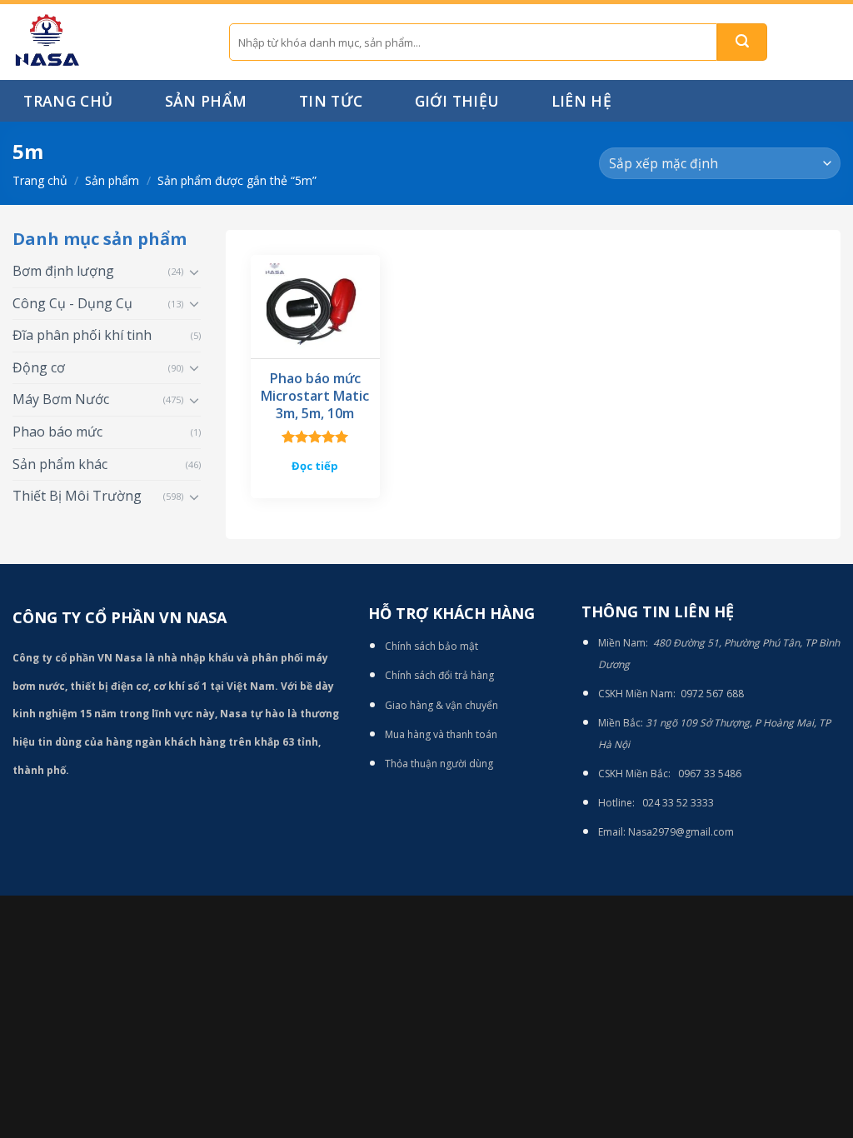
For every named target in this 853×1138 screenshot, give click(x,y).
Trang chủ (67, 101)
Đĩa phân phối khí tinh (82, 335)
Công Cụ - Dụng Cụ (72, 303)
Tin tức (330, 101)
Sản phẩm (206, 101)
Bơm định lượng (63, 271)
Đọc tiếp (315, 465)
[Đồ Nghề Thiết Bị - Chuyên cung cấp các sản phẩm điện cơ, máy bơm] (108, 42)
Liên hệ (581, 101)
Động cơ (38, 367)
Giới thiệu (457, 101)
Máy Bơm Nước (60, 399)
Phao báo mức (57, 431)
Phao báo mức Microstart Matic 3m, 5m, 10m (315, 396)
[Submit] (742, 42)
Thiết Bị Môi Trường (77, 496)
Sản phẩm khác (59, 464)
